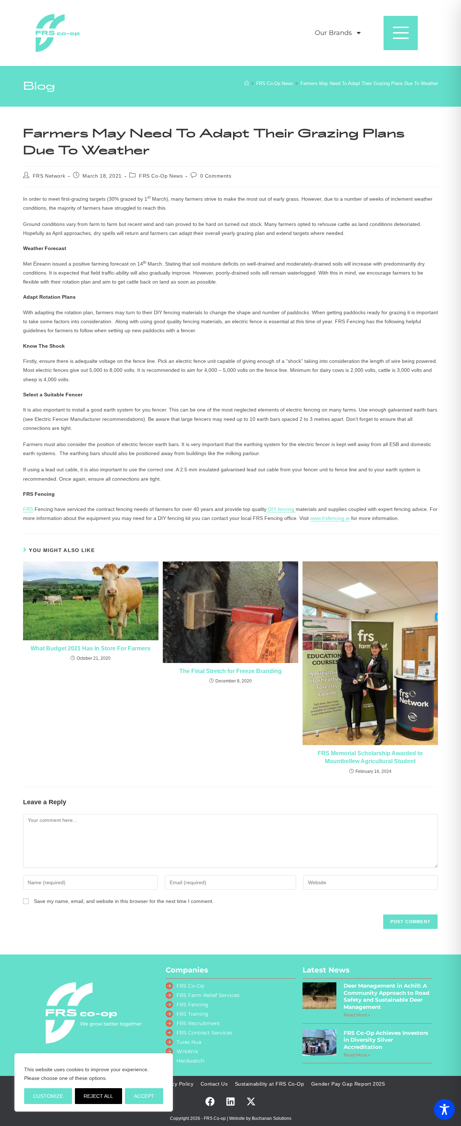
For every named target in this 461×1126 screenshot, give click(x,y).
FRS (28, 509)
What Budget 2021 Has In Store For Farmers (91, 648)
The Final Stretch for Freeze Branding (230, 671)
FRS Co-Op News (161, 176)
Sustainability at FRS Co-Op (269, 1084)
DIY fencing (281, 509)
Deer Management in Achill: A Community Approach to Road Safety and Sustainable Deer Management (386, 996)
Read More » (357, 1015)
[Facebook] (210, 1101)
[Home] (246, 83)
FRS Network (49, 176)
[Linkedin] (230, 1101)
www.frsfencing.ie (330, 518)
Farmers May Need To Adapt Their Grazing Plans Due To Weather (369, 83)
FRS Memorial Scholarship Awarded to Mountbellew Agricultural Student (370, 757)
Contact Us (214, 1084)
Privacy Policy (176, 1084)
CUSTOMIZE (48, 1096)
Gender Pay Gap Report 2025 (348, 1084)
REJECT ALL (98, 1096)
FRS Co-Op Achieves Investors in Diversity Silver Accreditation (386, 1039)
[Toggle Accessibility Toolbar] (444, 1109)
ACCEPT (144, 1096)
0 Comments (216, 176)
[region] (93, 1082)
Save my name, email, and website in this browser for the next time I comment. (124, 901)
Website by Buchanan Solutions (260, 1118)
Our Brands (333, 33)
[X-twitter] (251, 1101)
